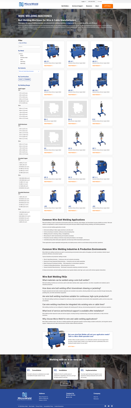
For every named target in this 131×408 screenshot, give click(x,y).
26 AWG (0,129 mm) (24, 168)
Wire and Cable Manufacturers (26, 71)
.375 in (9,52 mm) (23, 97)
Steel (21, 59)
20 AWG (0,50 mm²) (23, 172)
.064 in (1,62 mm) (23, 110)
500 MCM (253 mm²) (24, 202)
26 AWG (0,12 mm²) (23, 170)
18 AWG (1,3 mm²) (23, 184)
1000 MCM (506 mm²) (24, 178)
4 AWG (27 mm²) (23, 163)
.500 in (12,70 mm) (23, 99)
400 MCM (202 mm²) (24, 200)
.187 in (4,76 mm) (23, 93)
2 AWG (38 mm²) (23, 164)
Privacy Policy (39, 406)
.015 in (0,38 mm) (23, 103)
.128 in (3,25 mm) (23, 112)
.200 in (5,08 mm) (23, 150)
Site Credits (31, 406)
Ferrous (21, 53)
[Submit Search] (98, 2)
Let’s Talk (107, 6)
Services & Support (77, 6)
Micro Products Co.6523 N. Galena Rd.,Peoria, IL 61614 (44, 398)
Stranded (27, 79)
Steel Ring (22, 61)
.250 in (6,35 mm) (23, 95)
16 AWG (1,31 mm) (23, 182)
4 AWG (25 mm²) (23, 222)
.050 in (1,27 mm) (23, 108)
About (97, 6)
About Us (96, 396)
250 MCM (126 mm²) (24, 166)
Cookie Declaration (59, 406)
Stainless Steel (23, 57)
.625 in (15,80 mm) (23, 134)
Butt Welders (65, 6)
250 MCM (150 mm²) (24, 220)
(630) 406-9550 (91, 1)
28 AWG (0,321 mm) (24, 101)
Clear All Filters (23, 43)
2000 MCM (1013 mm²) (24, 216)
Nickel (21, 55)
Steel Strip (22, 63)
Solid (20, 79)
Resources (89, 6)
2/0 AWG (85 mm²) (23, 186)
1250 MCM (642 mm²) (24, 180)
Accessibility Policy (48, 406)
